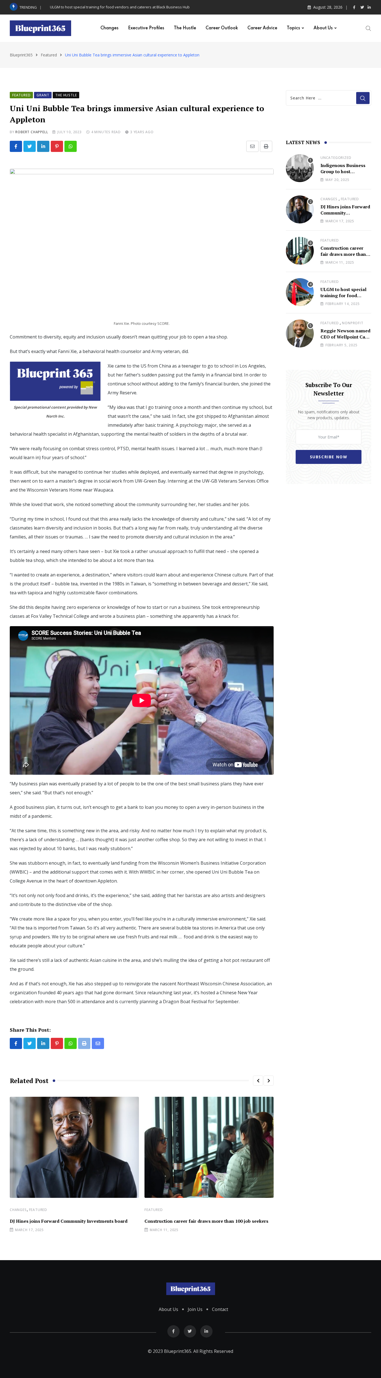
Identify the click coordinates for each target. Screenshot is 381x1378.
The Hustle (185, 28)
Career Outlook (222, 28)
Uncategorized (335, 157)
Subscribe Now (329, 456)
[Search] (368, 28)
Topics (293, 28)
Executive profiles (146, 28)
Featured (38, 1209)
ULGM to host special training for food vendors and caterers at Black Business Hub (120, 6)
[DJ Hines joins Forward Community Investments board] (300, 209)
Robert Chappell (31, 132)
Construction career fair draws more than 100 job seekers (206, 1221)
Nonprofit (352, 323)
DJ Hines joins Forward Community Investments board (68, 1221)
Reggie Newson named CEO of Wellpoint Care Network (345, 337)
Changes (109, 28)
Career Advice (262, 28)
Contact (220, 1309)
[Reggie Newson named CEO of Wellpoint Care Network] (300, 333)
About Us (323, 28)
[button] (258, 1081)
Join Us (195, 1309)
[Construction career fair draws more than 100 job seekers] (300, 251)
